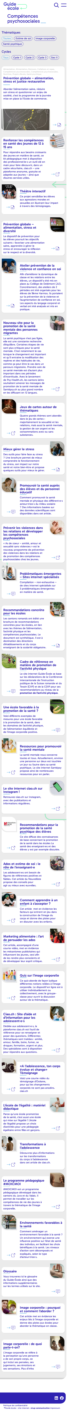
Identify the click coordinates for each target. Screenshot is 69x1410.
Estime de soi (23, 38)
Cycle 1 (17, 57)
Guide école (10, 1408)
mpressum (55, 1408)
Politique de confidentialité (15, 1405)
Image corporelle (45, 38)
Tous (5, 57)
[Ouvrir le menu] (64, 5)
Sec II (54, 57)
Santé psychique (12, 44)
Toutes (7, 38)
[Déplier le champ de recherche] (56, 5)
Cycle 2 (30, 57)
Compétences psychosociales (23, 18)
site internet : (34, 1408)
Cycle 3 (42, 57)
